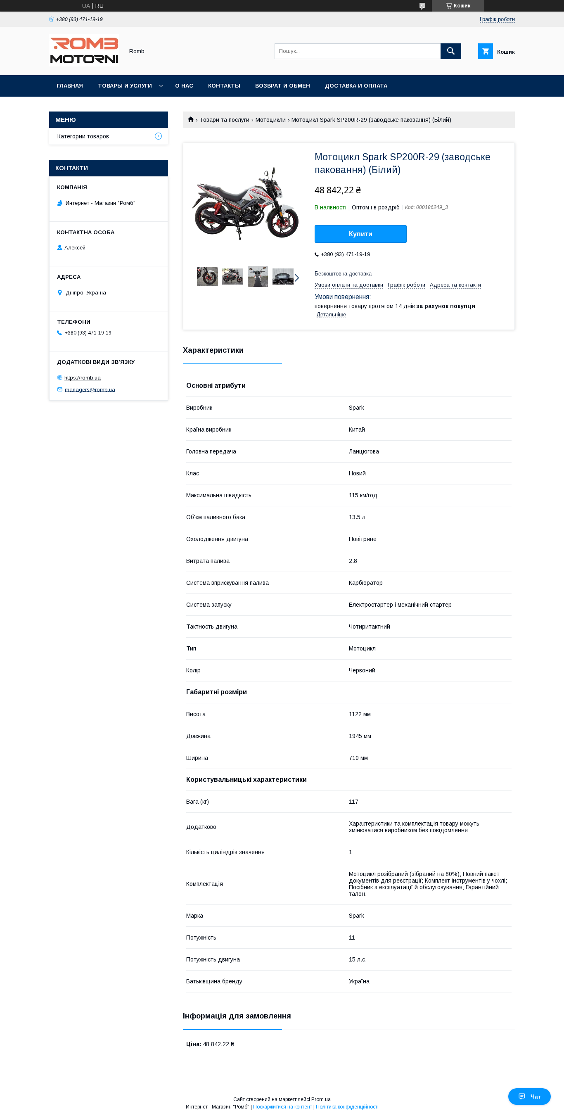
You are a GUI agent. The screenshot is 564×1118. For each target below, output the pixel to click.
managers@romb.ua (90, 389)
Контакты (224, 86)
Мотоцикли (271, 119)
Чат (536, 1096)
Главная (70, 86)
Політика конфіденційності (347, 1107)
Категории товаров (83, 136)
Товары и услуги (125, 86)
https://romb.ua (82, 378)
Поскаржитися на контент (282, 1107)
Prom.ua (321, 1099)
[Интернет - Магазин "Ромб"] (84, 64)
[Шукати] (451, 51)
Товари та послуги (224, 119)
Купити (360, 233)
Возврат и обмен (282, 86)
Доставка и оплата (356, 86)
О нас (184, 86)
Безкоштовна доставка (343, 274)
